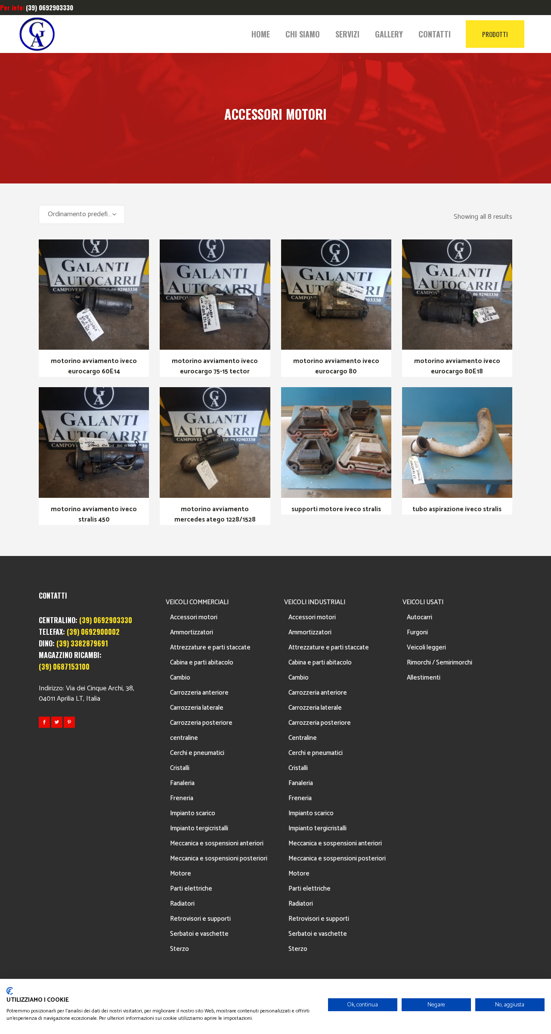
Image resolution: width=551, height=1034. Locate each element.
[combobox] (82, 214)
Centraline (302, 738)
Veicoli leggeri (426, 647)
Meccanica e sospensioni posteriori (218, 858)
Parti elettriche (191, 888)
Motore (180, 873)
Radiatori (182, 903)
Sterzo (179, 949)
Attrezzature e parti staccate (210, 647)
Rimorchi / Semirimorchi (439, 662)
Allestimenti (423, 677)
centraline (184, 738)
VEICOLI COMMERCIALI (197, 602)
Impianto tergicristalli (199, 828)
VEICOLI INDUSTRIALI (314, 602)
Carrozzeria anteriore (199, 692)
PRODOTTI (495, 34)
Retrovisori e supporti (200, 918)
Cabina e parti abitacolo (201, 662)
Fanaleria (182, 783)
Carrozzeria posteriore (201, 722)
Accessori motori (193, 617)
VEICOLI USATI (422, 602)
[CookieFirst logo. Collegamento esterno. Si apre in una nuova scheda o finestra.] (9, 991)
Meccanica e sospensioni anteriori (216, 843)
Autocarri (419, 617)
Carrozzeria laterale (196, 707)
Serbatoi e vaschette (199, 933)
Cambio (180, 677)
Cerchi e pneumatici (197, 753)
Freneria (181, 798)
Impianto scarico (192, 813)
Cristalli (179, 768)
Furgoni (417, 632)
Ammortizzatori (191, 632)
